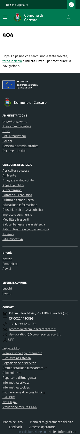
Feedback (15, 426)
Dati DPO (8, 397)
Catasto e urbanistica (17, 194)
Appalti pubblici (13, 185)
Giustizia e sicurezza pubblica (22, 209)
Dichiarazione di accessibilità (22, 392)
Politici (7, 140)
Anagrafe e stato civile (18, 180)
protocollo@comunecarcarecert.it (32, 328)
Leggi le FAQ (11, 348)
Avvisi (6, 268)
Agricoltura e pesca (15, 170)
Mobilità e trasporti (15, 219)
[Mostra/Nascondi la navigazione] (4, 17)
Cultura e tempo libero (18, 199)
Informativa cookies (16, 387)
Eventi (6, 293)
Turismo (8, 234)
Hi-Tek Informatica (61, 431)
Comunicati (10, 263)
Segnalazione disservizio (19, 362)
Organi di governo (14, 121)
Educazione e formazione (19, 204)
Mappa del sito (12, 421)
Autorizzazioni (12, 190)
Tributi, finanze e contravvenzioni (25, 229)
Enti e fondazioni (14, 135)
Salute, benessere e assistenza (23, 224)
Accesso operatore (42, 426)
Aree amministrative (16, 126)
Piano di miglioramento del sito (51, 421)
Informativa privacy (16, 382)
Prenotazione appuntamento (22, 353)
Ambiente (9, 175)
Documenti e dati (14, 150)
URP (11, 339)
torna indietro (12, 60)
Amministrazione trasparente (22, 367)
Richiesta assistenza (16, 357)
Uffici (6, 131)
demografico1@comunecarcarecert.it (35, 334)
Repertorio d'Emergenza (19, 377)
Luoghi (7, 288)
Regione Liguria (15, 4)
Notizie (7, 258)
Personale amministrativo (20, 145)
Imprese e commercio (17, 214)
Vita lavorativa (12, 238)
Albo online (10, 372)
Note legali (9, 402)
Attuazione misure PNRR (19, 406)
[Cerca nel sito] (69, 17)
